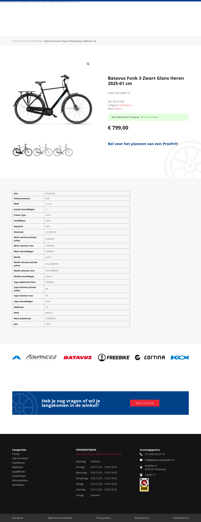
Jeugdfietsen (18, 471)
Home (3, 1)
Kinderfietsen (19, 476)
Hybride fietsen (20, 458)
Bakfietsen (17, 467)
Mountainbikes (20, 480)
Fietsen (12, 1)
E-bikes (16, 453)
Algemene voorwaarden (60, 518)
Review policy (142, 518)
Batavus (118, 108)
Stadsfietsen (24, 1)
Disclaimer (17, 518)
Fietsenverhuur (181, 518)
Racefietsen (18, 484)
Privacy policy (104, 518)
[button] (88, 64)
